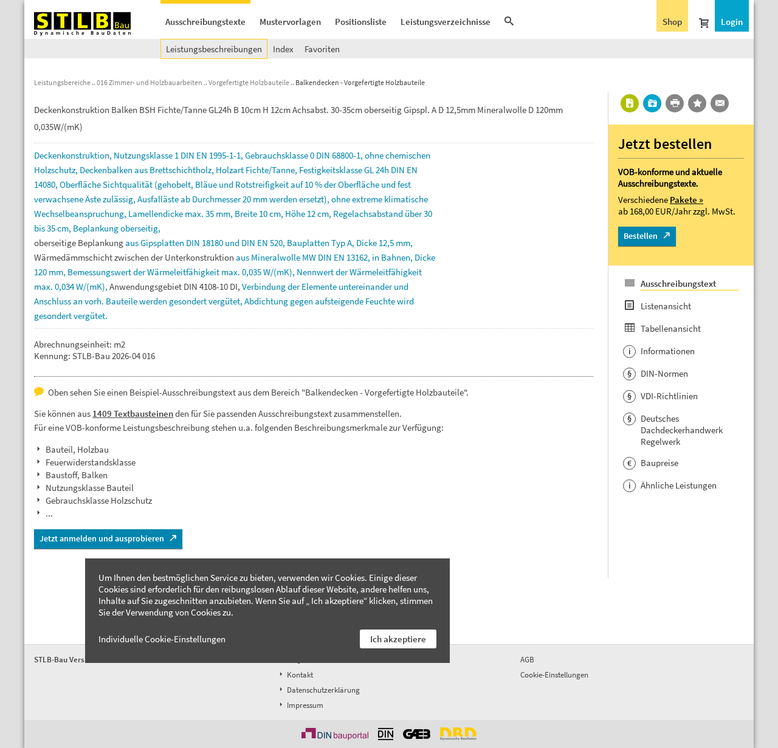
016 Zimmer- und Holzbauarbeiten (149, 82)
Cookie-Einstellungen (554, 675)
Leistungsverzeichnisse (446, 21)
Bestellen (641, 235)
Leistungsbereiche (62, 82)
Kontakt (299, 675)
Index (283, 49)
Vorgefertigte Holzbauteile (248, 82)
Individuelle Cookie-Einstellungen (161, 639)
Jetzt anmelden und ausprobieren (102, 538)
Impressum (304, 705)
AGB (527, 659)
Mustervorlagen (290, 21)
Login (732, 21)
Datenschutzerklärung (322, 690)
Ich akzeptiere (398, 639)
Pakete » (686, 199)
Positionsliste (361, 21)
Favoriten (322, 49)
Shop (672, 21)
